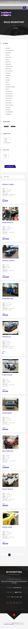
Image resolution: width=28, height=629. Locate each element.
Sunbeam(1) (8, 114)
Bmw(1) (7, 59)
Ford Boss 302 (6, 336)
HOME (11, 28)
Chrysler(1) (8, 68)
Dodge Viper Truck (8, 298)
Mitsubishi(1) (9, 91)
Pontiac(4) (8, 100)
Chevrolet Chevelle (8, 260)
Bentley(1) (8, 57)
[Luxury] (7, 138)
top (14, 616)
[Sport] (7, 139)
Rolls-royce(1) (9, 105)
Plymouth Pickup (7, 375)
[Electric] (5, 155)
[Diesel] (5, 156)
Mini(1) (7, 89)
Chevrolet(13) (9, 66)
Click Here (19, 592)
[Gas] (5, 154)
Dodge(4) (8, 73)
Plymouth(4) (9, 98)
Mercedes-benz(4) (10, 86)
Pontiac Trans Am (7, 489)
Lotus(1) (8, 84)
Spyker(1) (8, 109)
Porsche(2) (8, 102)
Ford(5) (7, 77)
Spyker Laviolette (7, 222)
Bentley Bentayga (7, 451)
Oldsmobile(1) (9, 93)
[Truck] (7, 141)
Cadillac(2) (8, 64)
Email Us (19, 1)
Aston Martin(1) (10, 50)
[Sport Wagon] (7, 142)
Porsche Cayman (7, 527)
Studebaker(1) (9, 111)
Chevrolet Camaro (8, 184)
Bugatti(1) (8, 61)
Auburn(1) (8, 52)
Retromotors (15, 623)
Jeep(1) (7, 82)
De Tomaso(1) (9, 70)
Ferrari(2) (8, 75)
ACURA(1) (8, 48)
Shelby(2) (8, 107)
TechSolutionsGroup (9, 624)
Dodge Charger (7, 413)
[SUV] (7, 140)
